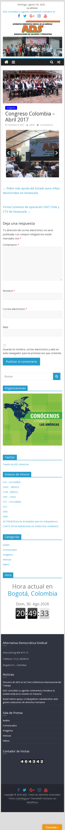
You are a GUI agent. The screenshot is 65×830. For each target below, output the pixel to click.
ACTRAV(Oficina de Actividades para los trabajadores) (30, 521)
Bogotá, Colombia (32, 590)
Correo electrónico (15, 309)
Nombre (9, 291)
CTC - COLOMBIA (12, 501)
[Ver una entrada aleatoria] (58, 62)
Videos (6, 564)
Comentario (11, 245)
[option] (32, 153)
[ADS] (6, 62)
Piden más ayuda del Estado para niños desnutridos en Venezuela (31, 190)
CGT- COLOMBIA (12, 482)
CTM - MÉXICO (10, 491)
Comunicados (10, 549)
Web (5, 327)
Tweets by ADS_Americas (16, 464)
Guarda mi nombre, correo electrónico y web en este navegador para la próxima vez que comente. (32, 351)
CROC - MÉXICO (11, 487)
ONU (5, 511)
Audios (6, 544)
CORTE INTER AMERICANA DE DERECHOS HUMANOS (31, 526)
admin (32, 125)
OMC (5, 516)
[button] (8, 153)
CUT (5, 506)
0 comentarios (46, 125)
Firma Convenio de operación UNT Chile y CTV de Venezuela (31, 209)
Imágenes (11, 107)
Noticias (7, 559)
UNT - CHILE (9, 496)
